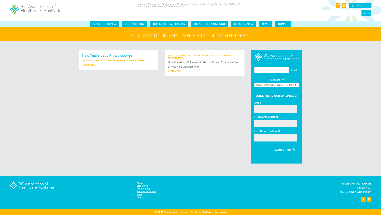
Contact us (361, 5)
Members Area (243, 24)
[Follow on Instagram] (344, 5)
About (140, 183)
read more (88, 64)
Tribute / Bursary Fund (209, 24)
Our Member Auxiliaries (169, 24)
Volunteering (134, 24)
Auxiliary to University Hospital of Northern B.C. (121, 60)
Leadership (142, 185)
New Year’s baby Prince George (107, 55)
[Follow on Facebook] (338, 5)
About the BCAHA (104, 24)
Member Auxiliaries (146, 191)
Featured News (176, 58)
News (265, 24)
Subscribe (283, 150)
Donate (283, 24)
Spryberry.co (221, 212)
